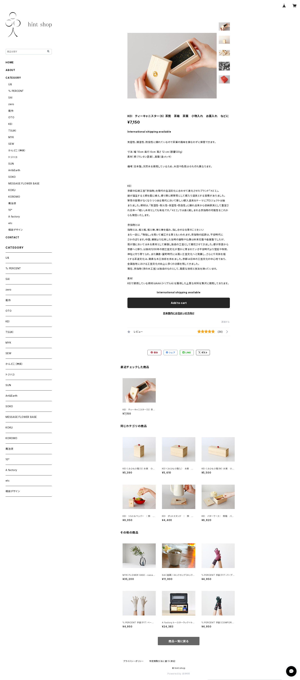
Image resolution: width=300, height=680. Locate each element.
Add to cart (179, 303)
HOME (10, 62)
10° (10, 209)
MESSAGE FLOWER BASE (24, 183)
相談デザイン (15, 229)
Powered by (175, 673)
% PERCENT (16, 90)
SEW (11, 143)
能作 (11, 110)
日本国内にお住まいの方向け (178, 313)
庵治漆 (12, 203)
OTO (11, 117)
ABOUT (10, 70)
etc (10, 223)
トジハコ (13, 157)
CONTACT (12, 237)
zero (11, 104)
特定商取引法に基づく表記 (162, 661)
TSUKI (12, 130)
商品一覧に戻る (179, 641)
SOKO (12, 176)
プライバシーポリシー (133, 661)
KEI (10, 123)
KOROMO (14, 196)
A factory (14, 216)
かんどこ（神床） (17, 150)
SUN (11, 163)
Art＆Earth (14, 170)
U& (10, 84)
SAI (10, 97)
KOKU (12, 190)
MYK (11, 137)
